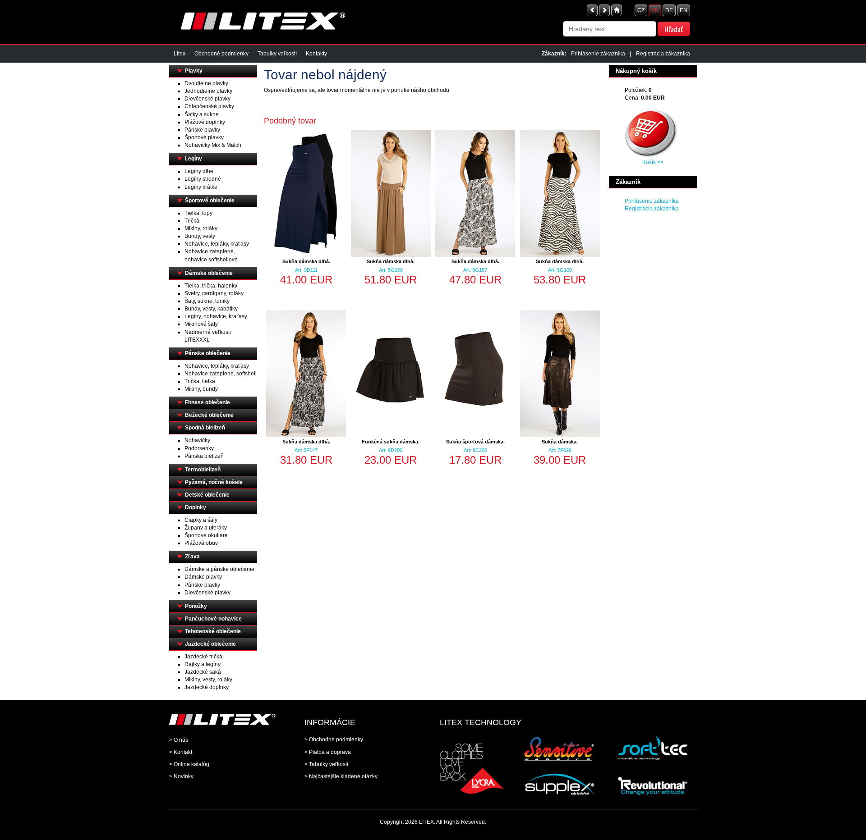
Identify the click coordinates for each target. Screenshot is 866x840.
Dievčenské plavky (207, 99)
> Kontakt (180, 752)
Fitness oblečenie (207, 402)
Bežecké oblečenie (209, 415)
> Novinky (181, 776)
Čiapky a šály (200, 520)
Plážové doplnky (204, 122)
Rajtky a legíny (202, 664)
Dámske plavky (203, 577)
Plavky (194, 71)
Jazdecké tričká (203, 656)
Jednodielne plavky (208, 91)
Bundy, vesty (199, 236)
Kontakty (316, 53)
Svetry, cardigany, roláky (214, 293)
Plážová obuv (201, 543)
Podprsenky (199, 448)
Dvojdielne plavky (206, 83)
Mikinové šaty (201, 324)
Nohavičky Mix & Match (212, 145)
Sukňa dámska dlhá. (306, 261)
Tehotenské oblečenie (213, 631)
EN (683, 10)
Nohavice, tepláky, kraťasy (216, 244)
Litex (179, 53)
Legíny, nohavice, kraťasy (215, 316)
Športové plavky (204, 137)
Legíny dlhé (198, 171)
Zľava (192, 556)
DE (669, 10)
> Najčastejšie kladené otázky (341, 776)
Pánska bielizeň (204, 456)
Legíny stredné (202, 179)
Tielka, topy (198, 213)
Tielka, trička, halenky (210, 286)
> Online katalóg (189, 764)
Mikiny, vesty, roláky (208, 679)
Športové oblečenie (210, 200)
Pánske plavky (202, 130)
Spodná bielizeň (205, 428)
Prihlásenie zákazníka (598, 53)
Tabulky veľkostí (277, 53)
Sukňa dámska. (560, 441)
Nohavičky (197, 440)
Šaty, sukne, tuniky (207, 301)
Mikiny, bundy (201, 389)
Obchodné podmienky (221, 53)
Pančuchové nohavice (213, 619)
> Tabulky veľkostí (326, 764)
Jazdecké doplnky (206, 687)
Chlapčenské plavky (209, 106)
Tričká (191, 221)
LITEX (426, 822)
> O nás (178, 740)
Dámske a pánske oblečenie (219, 569)
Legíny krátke (200, 187)
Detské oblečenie (207, 495)
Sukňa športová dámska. (475, 441)
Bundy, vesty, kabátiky (211, 309)
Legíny (193, 158)
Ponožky (196, 606)
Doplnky (195, 507)
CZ (641, 10)
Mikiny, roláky (200, 228)
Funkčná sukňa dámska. (390, 441)
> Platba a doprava (327, 752)
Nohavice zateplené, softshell (220, 373)
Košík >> (652, 162)
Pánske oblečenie (207, 353)
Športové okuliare (206, 535)
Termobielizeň (203, 469)
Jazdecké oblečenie (210, 644)
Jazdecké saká (202, 672)
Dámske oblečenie (209, 273)
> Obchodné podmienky (333, 739)
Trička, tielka (199, 381)
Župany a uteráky (205, 528)
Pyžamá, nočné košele (214, 482)
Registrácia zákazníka (663, 53)
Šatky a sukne (201, 114)
